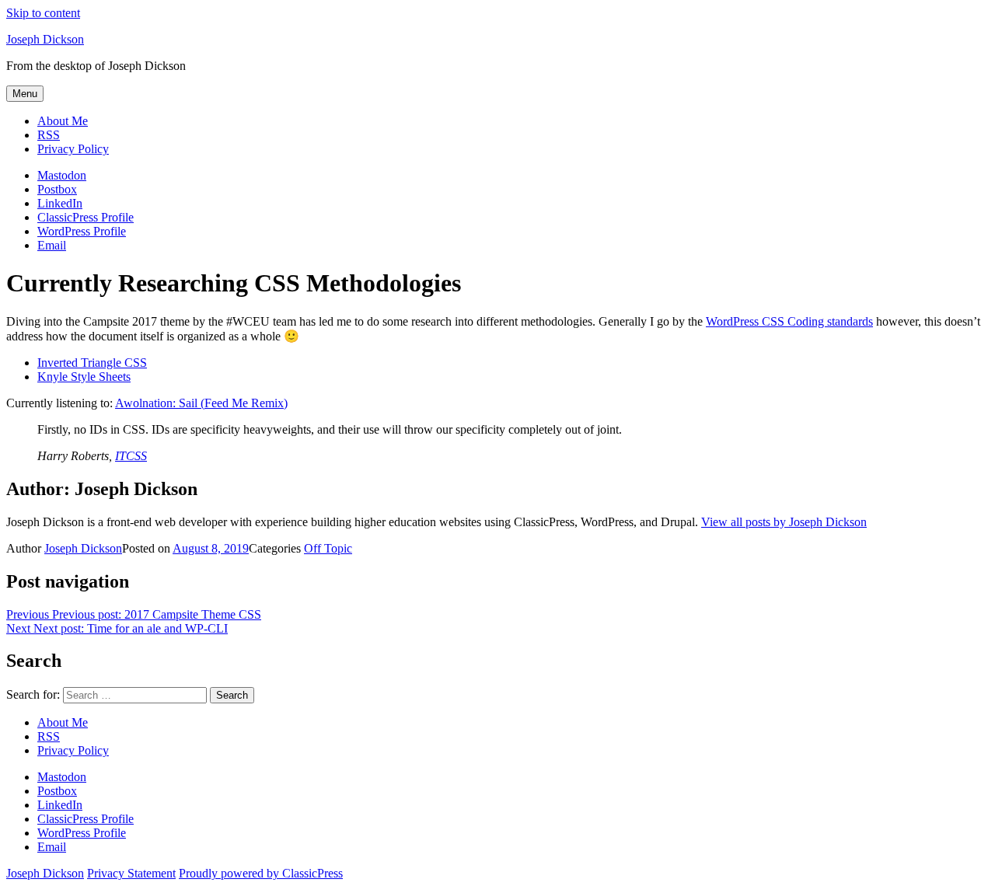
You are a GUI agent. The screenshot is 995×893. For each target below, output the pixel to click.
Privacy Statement (131, 873)
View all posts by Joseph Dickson (784, 521)
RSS (48, 134)
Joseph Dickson (45, 39)
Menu (24, 93)
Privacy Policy (73, 148)
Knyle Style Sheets (84, 376)
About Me (62, 120)
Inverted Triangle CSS (92, 362)
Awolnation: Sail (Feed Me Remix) (201, 403)
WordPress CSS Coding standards (789, 321)
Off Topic (328, 548)
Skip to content (43, 12)
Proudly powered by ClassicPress (261, 873)
